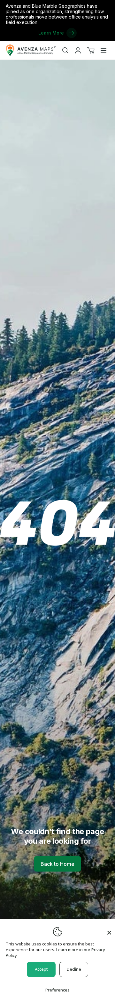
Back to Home (57, 864)
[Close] (109, 929)
